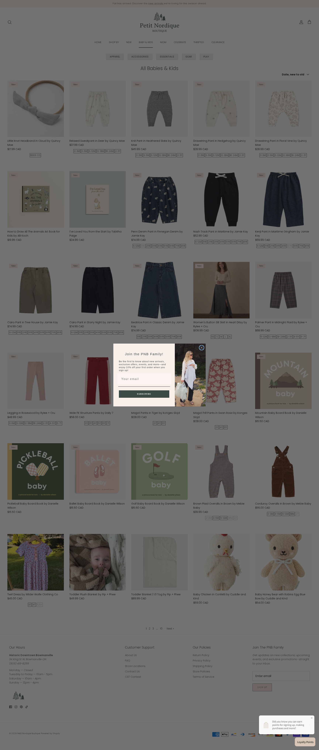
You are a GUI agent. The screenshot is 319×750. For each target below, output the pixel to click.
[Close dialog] (201, 347)
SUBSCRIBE (144, 394)
